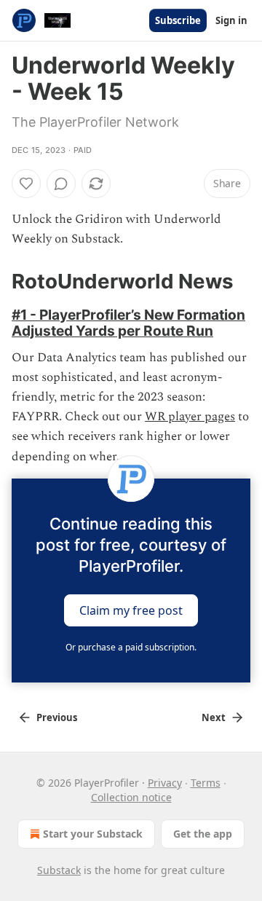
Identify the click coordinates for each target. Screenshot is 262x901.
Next (214, 717)
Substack (59, 870)
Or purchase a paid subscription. (131, 647)
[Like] (26, 183)
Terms (206, 783)
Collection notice (131, 797)
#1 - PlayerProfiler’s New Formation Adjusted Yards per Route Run (128, 322)
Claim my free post (131, 610)
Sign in (231, 20)
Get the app (202, 834)
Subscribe (178, 20)
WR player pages (190, 416)
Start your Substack (93, 834)
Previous (56, 717)
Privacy (165, 783)
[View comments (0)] (61, 183)
